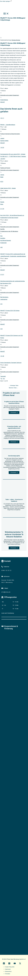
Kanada (2, 202)
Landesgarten (3, 299)
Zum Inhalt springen (5, 1)
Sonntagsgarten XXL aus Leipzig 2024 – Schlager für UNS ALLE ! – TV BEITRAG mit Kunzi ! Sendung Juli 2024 (13, 156)
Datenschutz (8, 971)
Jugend (2, 138)
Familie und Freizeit (5, 168)
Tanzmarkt (3, 376)
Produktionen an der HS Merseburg (9, 231)
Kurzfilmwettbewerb (5, 240)
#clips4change (4, 100)
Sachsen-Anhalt (4, 140)
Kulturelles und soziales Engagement (9, 95)
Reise (1, 204)
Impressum (8, 969)
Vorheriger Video (13, 385)
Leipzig (2, 174)
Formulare (7, 973)
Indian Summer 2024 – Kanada (8, 188)
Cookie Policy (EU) (9, 967)
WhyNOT (2, 102)
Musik (1, 177)
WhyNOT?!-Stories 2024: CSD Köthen (9, 310)
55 (3, 378)
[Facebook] (4, 964)
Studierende (3, 242)
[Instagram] (9, 964)
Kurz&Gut (2, 238)
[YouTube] (14, 964)
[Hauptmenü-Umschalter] (6, 13)
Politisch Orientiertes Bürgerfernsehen (10, 134)
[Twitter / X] (20, 964)
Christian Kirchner (15, 40)
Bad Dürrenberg (4, 297)
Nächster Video (13, 387)
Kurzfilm (2, 229)
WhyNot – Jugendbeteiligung (7, 124)
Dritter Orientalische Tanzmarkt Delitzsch (10, 362)
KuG (1, 236)
